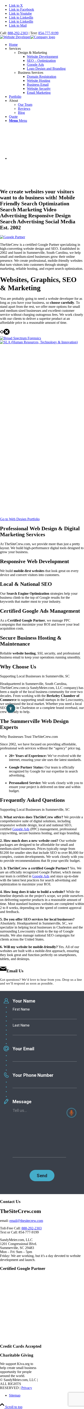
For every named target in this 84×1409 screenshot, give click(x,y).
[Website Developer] (27, 37)
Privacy (26, 1388)
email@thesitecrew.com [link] (26, 1221)
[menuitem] (46, 45)
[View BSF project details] (20, 338)
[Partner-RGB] (12, 237)
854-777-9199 (48, 33)
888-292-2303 (18, 33)
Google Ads (20, 829)
